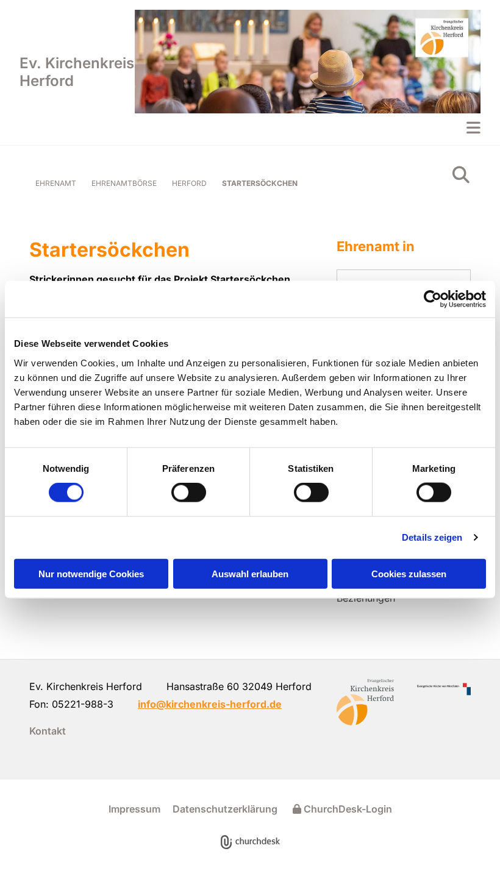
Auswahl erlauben (250, 573)
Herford (189, 183)
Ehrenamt (55, 183)
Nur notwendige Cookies (91, 573)
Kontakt (47, 731)
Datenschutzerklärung (225, 809)
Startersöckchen (260, 183)
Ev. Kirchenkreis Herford (77, 72)
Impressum (134, 809)
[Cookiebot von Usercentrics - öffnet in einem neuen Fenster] (432, 299)
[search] (461, 175)
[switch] (188, 492)
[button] (307, 127)
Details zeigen (432, 537)
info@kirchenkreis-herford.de (210, 704)
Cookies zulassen (408, 573)
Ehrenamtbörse (124, 183)
